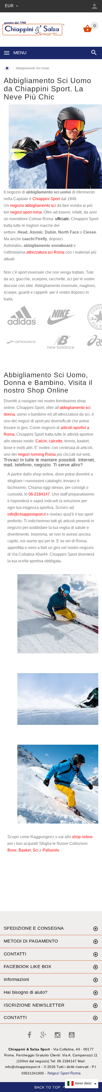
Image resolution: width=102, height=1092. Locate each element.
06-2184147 (39, 494)
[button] (81, 1083)
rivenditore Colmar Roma (31, 219)
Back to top (48, 1087)
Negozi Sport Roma (64, 1073)
